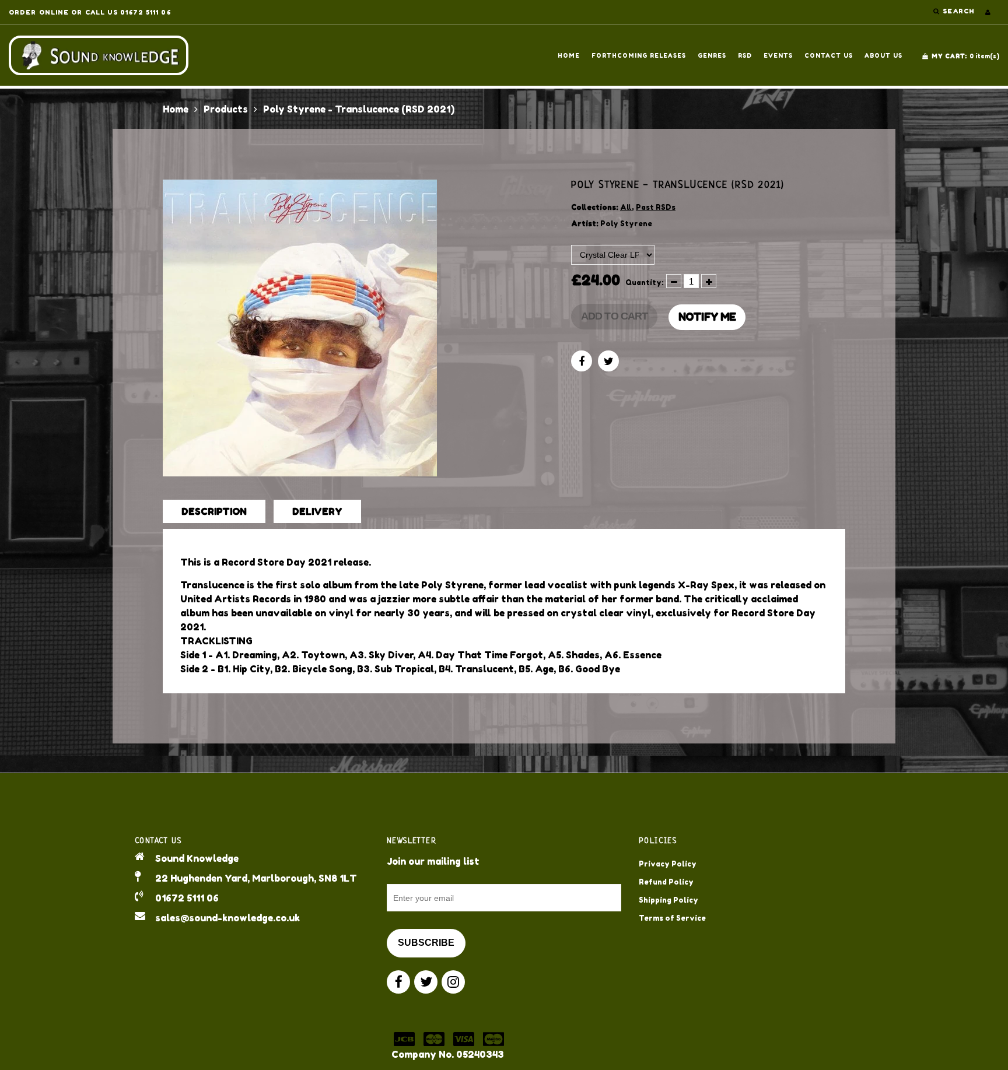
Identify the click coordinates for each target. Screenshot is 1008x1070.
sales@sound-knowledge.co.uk (227, 918)
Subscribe (426, 943)
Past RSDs (656, 207)
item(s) (965, 55)
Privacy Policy (667, 863)
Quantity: (644, 282)
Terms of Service (672, 918)
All (626, 207)
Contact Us (828, 55)
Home (569, 55)
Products (226, 109)
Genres (712, 55)
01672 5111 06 (187, 898)
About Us (883, 55)
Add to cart (614, 316)
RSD (745, 55)
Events (778, 55)
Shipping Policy (668, 900)
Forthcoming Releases (639, 55)
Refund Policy (666, 882)
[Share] (581, 360)
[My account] (988, 12)
